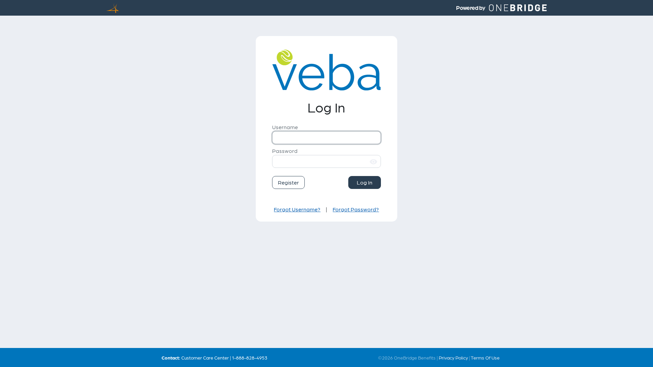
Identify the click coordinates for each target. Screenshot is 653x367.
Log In (364, 182)
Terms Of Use (485, 357)
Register (288, 182)
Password (285, 150)
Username (285, 127)
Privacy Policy (453, 357)
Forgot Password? (356, 209)
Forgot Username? (297, 209)
